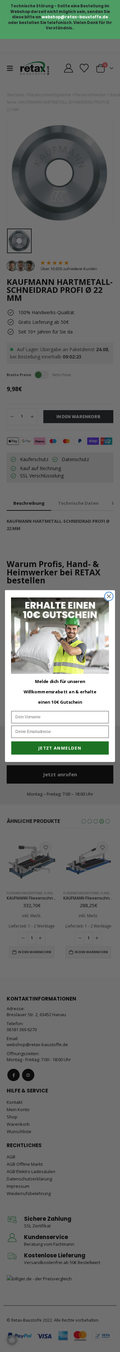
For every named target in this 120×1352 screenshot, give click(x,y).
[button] (12, 1340)
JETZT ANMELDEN (60, 748)
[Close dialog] (109, 596)
